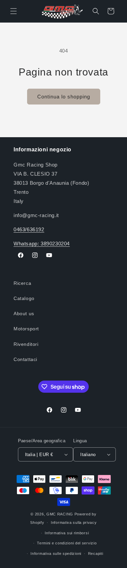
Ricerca (22, 283)
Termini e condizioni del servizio (67, 543)
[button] (13, 11)
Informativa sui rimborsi (67, 533)
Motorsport (26, 328)
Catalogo (24, 298)
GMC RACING (60, 514)
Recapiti (95, 553)
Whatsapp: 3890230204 (42, 243)
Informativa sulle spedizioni (55, 553)
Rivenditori (26, 344)
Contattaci (25, 359)
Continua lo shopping (63, 96)
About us (24, 313)
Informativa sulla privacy (74, 522)
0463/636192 (29, 229)
